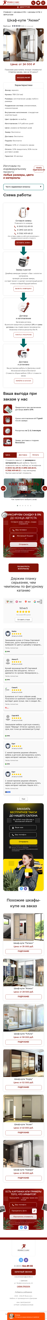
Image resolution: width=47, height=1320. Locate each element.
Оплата (35, 455)
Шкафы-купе (20, 12)
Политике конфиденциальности (24, 550)
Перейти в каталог (23, 381)
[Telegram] (21, 889)
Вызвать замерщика (23, 288)
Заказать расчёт (23, 77)
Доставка (23, 455)
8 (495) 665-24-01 (25, 230)
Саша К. (15, 687)
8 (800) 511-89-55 (25, 226)
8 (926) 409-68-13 (25, 233)
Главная (7, 12)
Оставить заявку (24, 243)
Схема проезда (23, 1286)
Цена (8, 455)
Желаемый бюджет (25, 536)
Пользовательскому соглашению (19, 551)
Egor (13, 772)
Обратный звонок (23, 1272)
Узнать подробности (39, 169)
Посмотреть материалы (23, 568)
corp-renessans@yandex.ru (23, 1277)
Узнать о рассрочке (23, 335)
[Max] (25, 889)
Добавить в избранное (23, 1292)
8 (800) (23, 1266)
